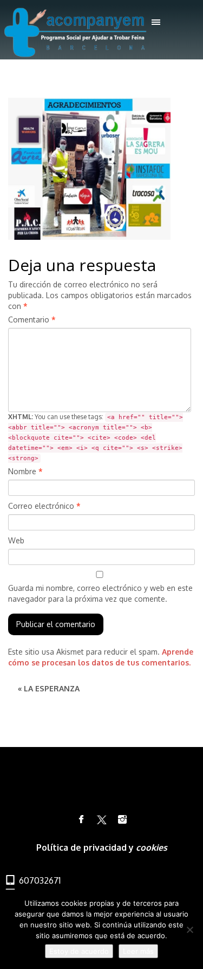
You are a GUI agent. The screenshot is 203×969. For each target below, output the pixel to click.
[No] (189, 929)
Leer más (138, 951)
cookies (151, 847)
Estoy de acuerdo (79, 951)
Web (16, 540)
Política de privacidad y (86, 847)
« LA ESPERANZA (49, 688)
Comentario (32, 319)
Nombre (25, 471)
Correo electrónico (44, 505)
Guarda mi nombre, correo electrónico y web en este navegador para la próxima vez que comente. (100, 593)
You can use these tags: (95, 437)
